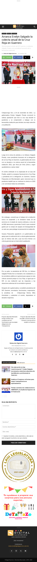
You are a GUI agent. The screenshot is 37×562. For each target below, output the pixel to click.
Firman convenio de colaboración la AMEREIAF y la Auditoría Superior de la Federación (23, 390)
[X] (20, 355)
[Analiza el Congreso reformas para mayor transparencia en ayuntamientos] (6, 381)
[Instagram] (16, 355)
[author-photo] (18, 340)
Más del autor (21, 362)
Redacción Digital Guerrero (10, 53)
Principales (14, 33)
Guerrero (4, 31)
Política (8, 33)
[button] (3, 26)
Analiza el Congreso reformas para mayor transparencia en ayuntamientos (22, 381)
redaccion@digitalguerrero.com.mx (18, 546)
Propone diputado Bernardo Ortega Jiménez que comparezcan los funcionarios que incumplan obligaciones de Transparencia (9, 321)
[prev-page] (3, 396)
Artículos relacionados (9, 362)
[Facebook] (13, 355)
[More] (32, 57)
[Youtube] (24, 355)
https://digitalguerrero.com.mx (18, 345)
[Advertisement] (18, 12)
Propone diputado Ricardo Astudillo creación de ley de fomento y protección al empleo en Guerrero (27, 319)
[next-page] (5, 396)
